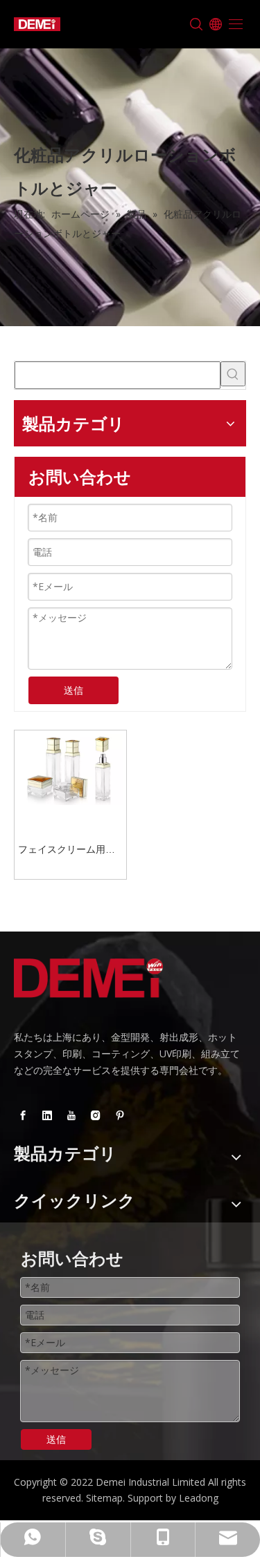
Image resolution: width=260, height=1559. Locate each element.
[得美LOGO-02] (88, 978)
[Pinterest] (120, 1115)
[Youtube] (71, 1115)
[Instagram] (96, 1115)
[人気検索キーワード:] (232, 373)
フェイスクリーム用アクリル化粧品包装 (66, 851)
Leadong (198, 1497)
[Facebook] (23, 1115)
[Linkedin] (47, 1115)
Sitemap (104, 1497)
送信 (73, 690)
